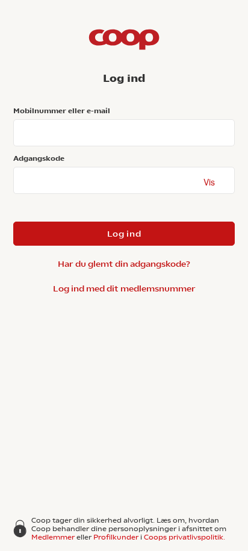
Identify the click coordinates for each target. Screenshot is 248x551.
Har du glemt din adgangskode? (124, 264)
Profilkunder (115, 537)
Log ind (124, 233)
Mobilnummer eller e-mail (61, 111)
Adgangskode (38, 158)
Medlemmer (53, 537)
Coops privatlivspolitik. (184, 537)
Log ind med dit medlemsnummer (124, 288)
